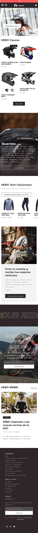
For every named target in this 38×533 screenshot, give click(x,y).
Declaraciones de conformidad (15, 475)
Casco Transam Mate (7, 96)
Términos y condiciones (13, 464)
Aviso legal (9, 469)
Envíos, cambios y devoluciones (16, 458)
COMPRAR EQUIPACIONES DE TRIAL (16, 194)
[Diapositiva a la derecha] (23, 443)
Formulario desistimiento (14, 462)
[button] (3, 5)
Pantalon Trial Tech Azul (24, 214)
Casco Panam (25, 62)
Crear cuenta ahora (15, 296)
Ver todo (19, 103)
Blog (6, 456)
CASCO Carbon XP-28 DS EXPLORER (9, 63)
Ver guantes (19, 167)
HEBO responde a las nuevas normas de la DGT (16, 425)
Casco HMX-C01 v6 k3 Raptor (27, 89)
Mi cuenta (8, 481)
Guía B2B (8, 492)
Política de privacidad (13, 471)
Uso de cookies (10, 473)
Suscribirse (19, 366)
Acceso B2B (8, 490)
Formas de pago (10, 460)
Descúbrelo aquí (11, 26)
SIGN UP (19, 513)
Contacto (8, 488)
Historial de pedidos (12, 483)
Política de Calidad (12, 466)
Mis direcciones (10, 486)
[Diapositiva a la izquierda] (15, 443)
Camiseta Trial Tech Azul (7, 214)
